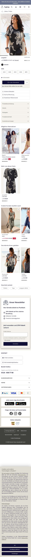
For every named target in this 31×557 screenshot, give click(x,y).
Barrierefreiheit (8, 434)
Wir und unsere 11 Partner (8, 473)
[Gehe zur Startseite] (7, 7)
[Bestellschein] (20, 7)
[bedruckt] (2, 64)
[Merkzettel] (24, 7)
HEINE (3, 382)
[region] (15, 512)
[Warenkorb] (29, 7)
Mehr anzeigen (7, 340)
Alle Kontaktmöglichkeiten (11, 362)
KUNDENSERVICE (6, 378)
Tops (13, 288)
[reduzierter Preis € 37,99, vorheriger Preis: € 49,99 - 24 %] (10, 220)
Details (4, 108)
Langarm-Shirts (23, 288)
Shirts (6, 11)
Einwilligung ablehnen (15, 549)
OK (15, 545)
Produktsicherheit (7, 117)
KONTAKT (4, 353)
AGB (18, 430)
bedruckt (6, 64)
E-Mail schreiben (7, 358)
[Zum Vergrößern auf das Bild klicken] (28, 53)
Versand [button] (17, 60)
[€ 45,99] (10, 181)
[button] (2, 7)
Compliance (23, 434)
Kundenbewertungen (8, 121)
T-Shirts (10, 11)
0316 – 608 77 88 (7, 373)
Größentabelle (6, 77)
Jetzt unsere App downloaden (15, 400)
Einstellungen (15, 553)
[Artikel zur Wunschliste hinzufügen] (27, 82)
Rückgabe (5, 112)
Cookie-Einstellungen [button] (15, 438)
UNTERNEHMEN (6, 387)
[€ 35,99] (10, 260)
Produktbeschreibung (8, 103)
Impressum (16, 434)
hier (20, 490)
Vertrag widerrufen (9, 430)
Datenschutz (24, 430)
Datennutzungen (22, 475)
